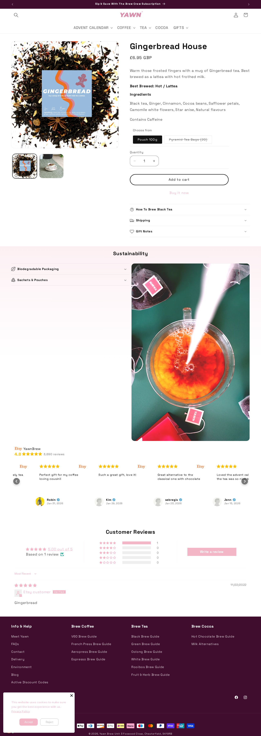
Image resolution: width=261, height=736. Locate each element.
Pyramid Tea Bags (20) (190, 141)
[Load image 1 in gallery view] (24, 166)
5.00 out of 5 (60, 549)
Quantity (137, 152)
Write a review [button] (212, 552)
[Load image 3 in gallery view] (51, 166)
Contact (18, 652)
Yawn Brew (107, 733)
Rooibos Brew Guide (147, 667)
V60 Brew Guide (84, 636)
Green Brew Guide (145, 644)
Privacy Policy (20, 711)
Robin (30, 499)
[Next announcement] (248, 4)
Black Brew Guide (145, 636)
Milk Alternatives (205, 644)
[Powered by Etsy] (61, 466)
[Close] (72, 695)
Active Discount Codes (29, 682)
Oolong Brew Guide (146, 652)
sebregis (150, 499)
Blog (15, 675)
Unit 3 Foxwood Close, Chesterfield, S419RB (143, 733)
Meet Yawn (20, 636)
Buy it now (179, 193)
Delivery (17, 659)
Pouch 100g (147, 140)
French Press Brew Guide (91, 644)
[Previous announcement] (12, 4)
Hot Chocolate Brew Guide (212, 636)
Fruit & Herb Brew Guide (150, 675)
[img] (25, 585)
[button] (16, 15)
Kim (88, 499)
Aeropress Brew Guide (89, 652)
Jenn (207, 499)
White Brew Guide (145, 659)
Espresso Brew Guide (88, 659)
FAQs (15, 644)
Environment (21, 667)
